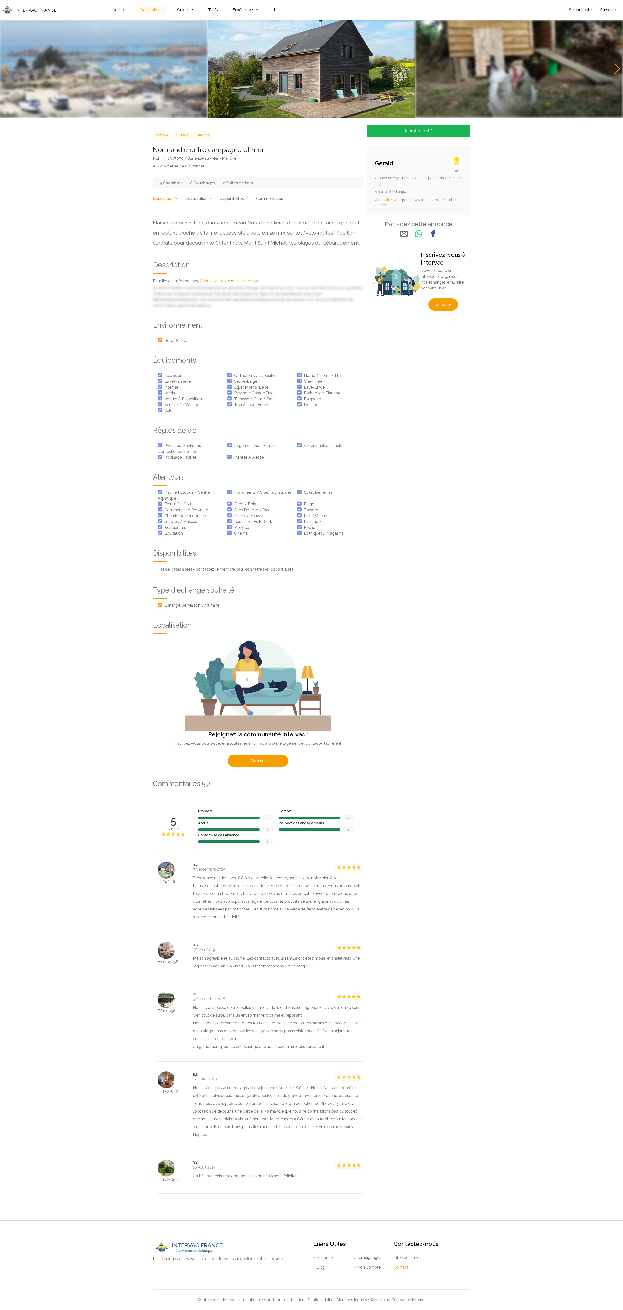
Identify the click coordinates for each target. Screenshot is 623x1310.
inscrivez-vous (250, 281)
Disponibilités (232, 198)
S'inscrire (608, 10)
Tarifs (213, 10)
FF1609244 (168, 1179)
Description (163, 198)
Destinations (151, 10)
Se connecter (581, 10)
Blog (321, 1267)
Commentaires (270, 198)
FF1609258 (168, 961)
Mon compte (369, 1267)
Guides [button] (184, 10)
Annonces (326, 1257)
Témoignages (369, 1257)
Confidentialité (320, 1299)
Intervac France (407, 1257)
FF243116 (166, 881)
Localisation (197, 198)
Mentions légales (352, 1299)
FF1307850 (168, 1091)
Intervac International (242, 1299)
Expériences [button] (243, 10)
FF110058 (166, 1011)
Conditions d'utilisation (284, 1299)
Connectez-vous (215, 281)
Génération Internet (408, 1299)
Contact (401, 1267)
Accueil (119, 10)
